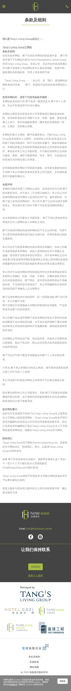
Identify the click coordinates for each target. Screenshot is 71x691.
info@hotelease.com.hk (39, 528)
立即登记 (35, 566)
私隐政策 (34, 661)
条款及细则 (34, 656)
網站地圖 (34, 667)
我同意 (63, 681)
